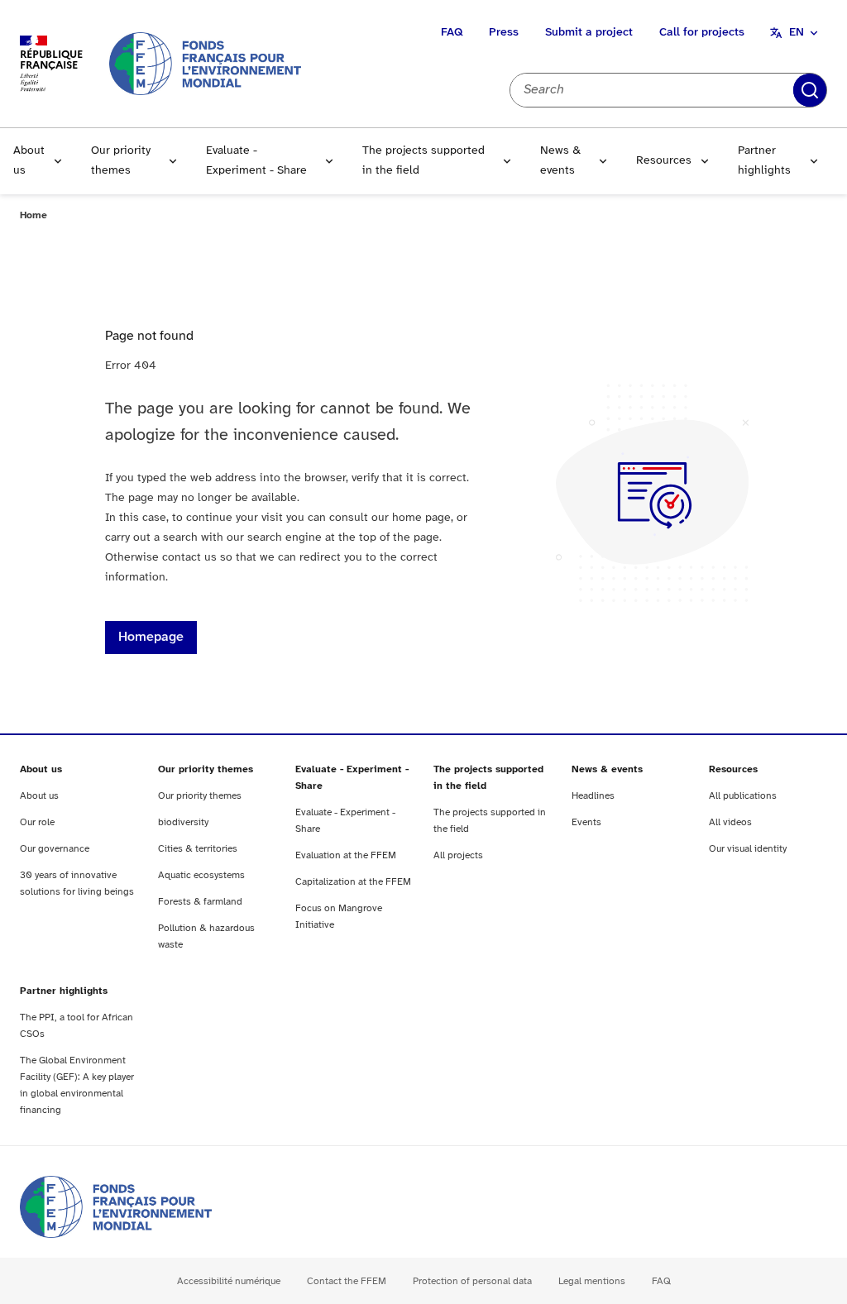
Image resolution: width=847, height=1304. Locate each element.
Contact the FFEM (346, 1281)
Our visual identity (748, 848)
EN (796, 32)
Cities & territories (197, 848)
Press (504, 32)
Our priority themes (121, 161)
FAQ (451, 32)
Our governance (54, 848)
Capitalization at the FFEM (353, 881)
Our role (37, 822)
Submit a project (589, 32)
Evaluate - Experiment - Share (256, 161)
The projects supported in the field (423, 161)
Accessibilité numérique (228, 1281)
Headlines (593, 796)
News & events (560, 161)
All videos (730, 822)
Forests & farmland (200, 901)
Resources (663, 161)
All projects (458, 855)
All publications (743, 796)
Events (586, 822)
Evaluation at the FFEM (345, 855)
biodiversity (183, 822)
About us (29, 161)
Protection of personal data (472, 1281)
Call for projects (701, 32)
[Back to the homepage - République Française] (205, 63)
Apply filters (809, 90)
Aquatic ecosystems (201, 875)
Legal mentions (591, 1281)
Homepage (151, 637)
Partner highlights (764, 161)
